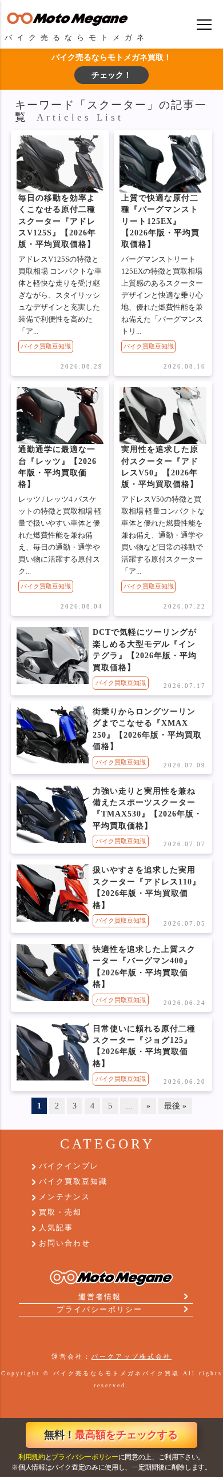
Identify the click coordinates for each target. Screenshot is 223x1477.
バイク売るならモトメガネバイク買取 (116, 1373)
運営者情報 (99, 1297)
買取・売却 (60, 1212)
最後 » (175, 1106)
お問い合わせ (64, 1243)
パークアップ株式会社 (131, 1356)
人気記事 (56, 1228)
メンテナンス (64, 1197)
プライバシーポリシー (84, 1457)
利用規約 (31, 1457)
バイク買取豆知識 (46, 346)
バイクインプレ (69, 1166)
